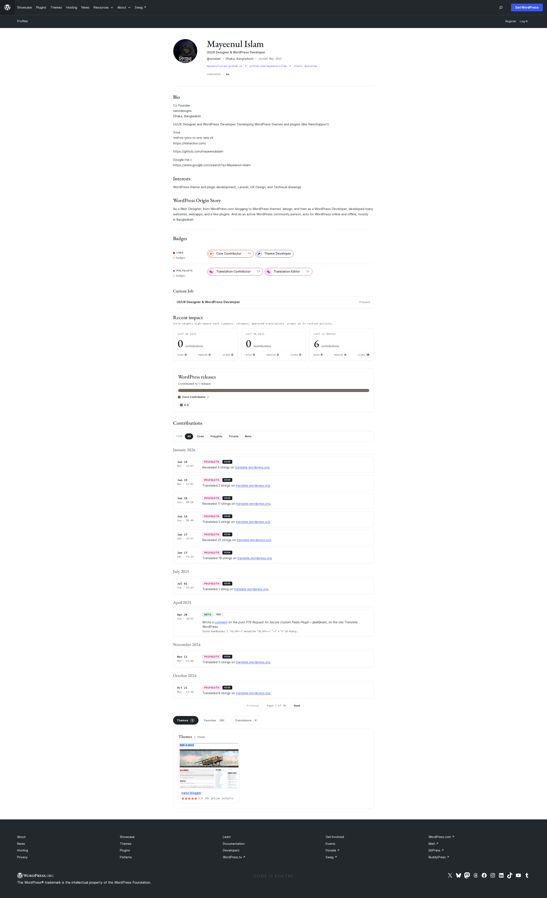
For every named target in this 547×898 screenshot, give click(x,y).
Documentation (233, 843)
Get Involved (335, 837)
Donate (333, 850)
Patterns (126, 857)
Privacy (22, 857)
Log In (524, 21)
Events (330, 843)
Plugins (125, 850)
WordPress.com (441, 837)
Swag (331, 857)
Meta (248, 436)
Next (297, 705)
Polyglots (216, 436)
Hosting (22, 850)
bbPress (436, 850)
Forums (233, 436)
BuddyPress (439, 857)
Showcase (127, 837)
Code (200, 436)
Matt (434, 843)
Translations (245, 720)
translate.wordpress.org (252, 467)
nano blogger (191, 793)
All (189, 436)
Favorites (214, 720)
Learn (227, 837)
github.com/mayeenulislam (269, 66)
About (21, 837)
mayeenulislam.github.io (225, 66)
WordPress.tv (234, 857)
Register (510, 21)
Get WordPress (527, 7)
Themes (185, 720)
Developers (231, 850)
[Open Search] (501, 7)
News (21, 843)
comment (221, 622)
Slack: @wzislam (305, 66)
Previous (253, 705)
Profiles (22, 21)
